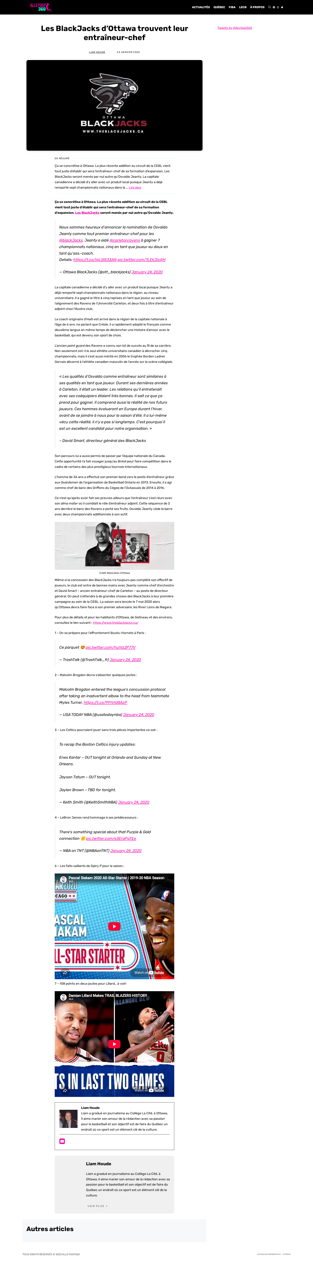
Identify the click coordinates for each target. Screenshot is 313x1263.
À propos (257, 7)
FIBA (232, 7)
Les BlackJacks (87, 213)
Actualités (201, 7)
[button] (269, 7)
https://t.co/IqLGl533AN (95, 259)
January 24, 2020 (147, 272)
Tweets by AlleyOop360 (234, 28)
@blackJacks (71, 240)
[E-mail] (62, 1142)
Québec (219, 7)
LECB (243, 7)
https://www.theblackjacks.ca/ (115, 623)
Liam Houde (97, 52)
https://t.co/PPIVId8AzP (105, 702)
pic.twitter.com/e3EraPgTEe (111, 838)
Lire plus (135, 187)
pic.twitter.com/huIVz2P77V (110, 647)
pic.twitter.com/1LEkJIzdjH (142, 259)
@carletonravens (125, 240)
